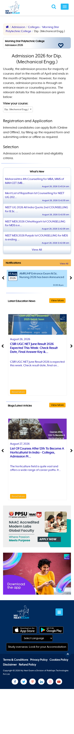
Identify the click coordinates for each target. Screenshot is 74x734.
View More (57, 300)
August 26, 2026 (20, 339)
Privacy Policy (39, 659)
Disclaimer (10, 664)
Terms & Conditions (16, 659)
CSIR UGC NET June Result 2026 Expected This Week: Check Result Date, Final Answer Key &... (34, 348)
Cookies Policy (59, 659)
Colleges (34, 27)
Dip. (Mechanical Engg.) (16, 109)
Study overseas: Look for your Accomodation (37, 646)
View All (64, 263)
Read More (18, 391)
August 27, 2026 (20, 443)
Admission (18, 27)
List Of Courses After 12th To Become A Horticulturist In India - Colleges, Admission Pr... (37, 452)
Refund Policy (27, 664)
